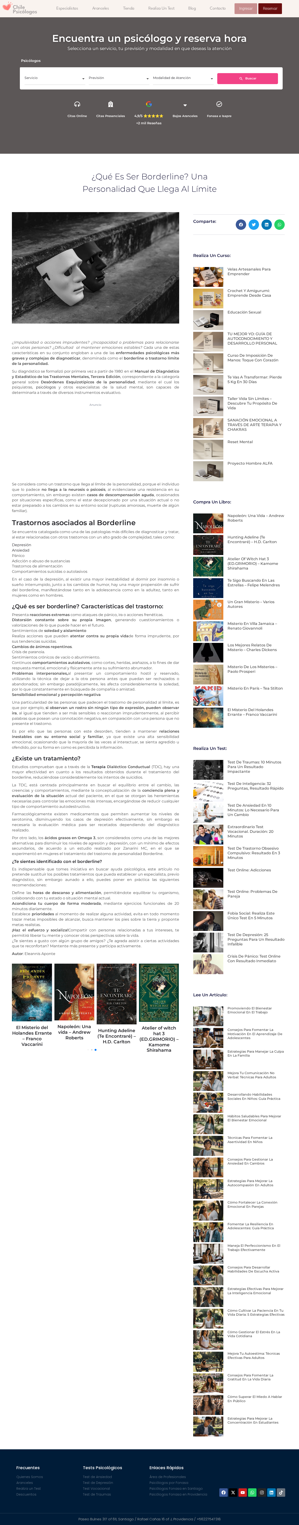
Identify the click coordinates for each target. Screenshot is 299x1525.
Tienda (128, 9)
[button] (241, 224)
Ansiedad (20, 550)
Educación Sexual (244, 312)
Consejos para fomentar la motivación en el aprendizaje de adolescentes (255, 1034)
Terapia (98, 767)
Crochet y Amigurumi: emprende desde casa (249, 293)
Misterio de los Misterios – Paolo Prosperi (252, 669)
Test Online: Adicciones (249, 870)
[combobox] (55, 79)
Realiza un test (161, 9)
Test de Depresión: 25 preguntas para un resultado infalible (256, 939)
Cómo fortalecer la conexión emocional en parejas (253, 1204)
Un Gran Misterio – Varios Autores (161, 1012)
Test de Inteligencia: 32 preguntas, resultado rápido (256, 786)
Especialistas (67, 9)
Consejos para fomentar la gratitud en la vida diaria (250, 1377)
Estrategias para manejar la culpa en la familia (256, 1053)
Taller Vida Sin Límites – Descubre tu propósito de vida (252, 403)
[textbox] (55, 79)
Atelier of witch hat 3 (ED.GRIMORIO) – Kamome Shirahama (76, 1039)
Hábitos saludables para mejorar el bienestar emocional (254, 1118)
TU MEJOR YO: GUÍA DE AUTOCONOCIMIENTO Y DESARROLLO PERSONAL (252, 339)
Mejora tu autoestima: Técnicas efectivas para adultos (254, 1355)
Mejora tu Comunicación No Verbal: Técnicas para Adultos (252, 1075)
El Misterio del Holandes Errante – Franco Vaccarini (252, 712)
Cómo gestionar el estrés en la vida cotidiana (254, 1334)
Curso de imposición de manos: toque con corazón (253, 357)
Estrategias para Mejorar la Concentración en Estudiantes (253, 1420)
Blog (192, 9)
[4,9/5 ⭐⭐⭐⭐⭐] (149, 104)
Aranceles (100, 9)
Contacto (218, 9)
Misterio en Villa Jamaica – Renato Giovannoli (252, 626)
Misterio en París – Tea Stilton (255, 688)
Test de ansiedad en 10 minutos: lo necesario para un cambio (253, 810)
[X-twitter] (233, 1492)
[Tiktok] (281, 1492)
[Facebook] (223, 1492)
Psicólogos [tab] (31, 60)
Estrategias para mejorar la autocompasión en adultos (250, 1183)
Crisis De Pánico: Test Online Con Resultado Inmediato (254, 958)
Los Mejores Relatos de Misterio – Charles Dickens (252, 647)
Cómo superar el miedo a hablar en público (255, 1399)
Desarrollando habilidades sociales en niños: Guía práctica (254, 1096)
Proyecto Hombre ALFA (250, 463)
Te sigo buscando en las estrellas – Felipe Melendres (119, 1036)
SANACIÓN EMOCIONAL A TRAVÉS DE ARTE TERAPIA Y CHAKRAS (254, 425)
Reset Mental (240, 442)
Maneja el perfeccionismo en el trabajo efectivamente (254, 1248)
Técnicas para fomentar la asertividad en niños (250, 1140)
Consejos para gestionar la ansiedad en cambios (250, 1161)
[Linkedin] (271, 1492)
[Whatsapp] (252, 1492)
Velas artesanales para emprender (249, 271)
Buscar (250, 78)
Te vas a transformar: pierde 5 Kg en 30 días (255, 379)
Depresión (21, 545)
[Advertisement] (95, 441)
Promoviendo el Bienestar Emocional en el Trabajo (250, 1010)
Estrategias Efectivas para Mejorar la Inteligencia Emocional (256, 1291)
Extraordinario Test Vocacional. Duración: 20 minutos (251, 831)
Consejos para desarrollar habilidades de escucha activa (253, 1269)
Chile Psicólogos (25, 9)
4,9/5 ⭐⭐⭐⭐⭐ (148, 116)
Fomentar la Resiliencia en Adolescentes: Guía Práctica (251, 1226)
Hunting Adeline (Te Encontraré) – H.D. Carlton (34, 1036)
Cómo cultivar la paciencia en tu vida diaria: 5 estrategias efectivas (256, 1312)
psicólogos (46, 387)
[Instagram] (262, 1492)
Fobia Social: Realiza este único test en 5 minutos (251, 915)
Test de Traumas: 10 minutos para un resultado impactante (254, 767)
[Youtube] (242, 1492)
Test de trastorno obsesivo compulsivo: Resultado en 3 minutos (254, 853)
